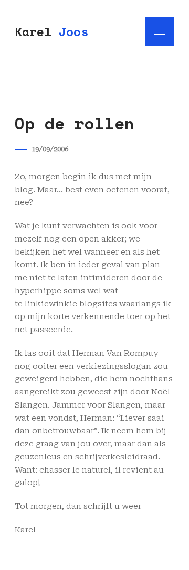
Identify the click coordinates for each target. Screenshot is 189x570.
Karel (51, 31)
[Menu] (159, 31)
